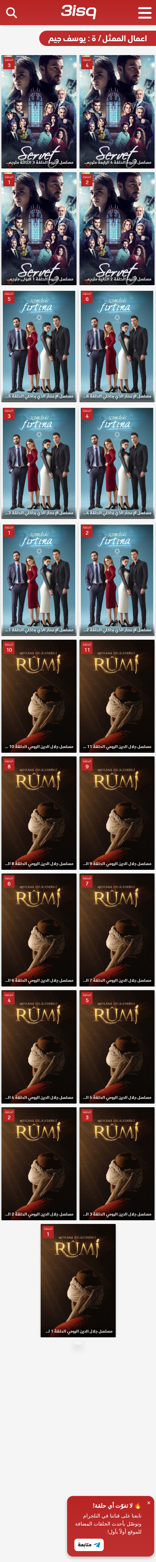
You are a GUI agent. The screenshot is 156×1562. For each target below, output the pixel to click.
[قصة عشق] (79, 13)
